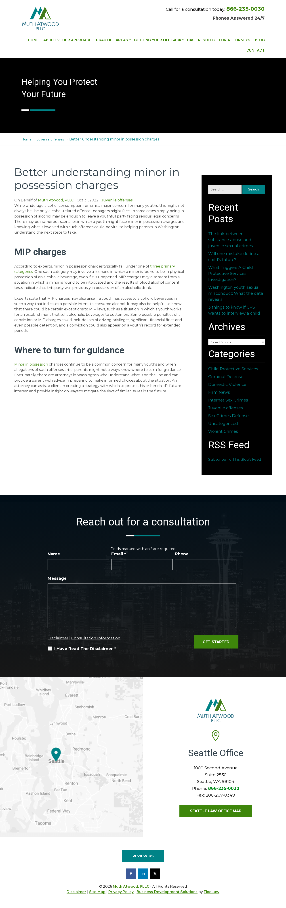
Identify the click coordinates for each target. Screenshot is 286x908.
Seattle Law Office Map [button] (215, 811)
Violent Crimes (223, 431)
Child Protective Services (233, 368)
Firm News (219, 392)
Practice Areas (112, 40)
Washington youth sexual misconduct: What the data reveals (235, 293)
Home (33, 40)
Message (57, 578)
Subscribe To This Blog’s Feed (234, 459)
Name (54, 554)
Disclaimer (58, 638)
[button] (281, 875)
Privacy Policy (121, 892)
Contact (255, 50)
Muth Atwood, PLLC (56, 200)
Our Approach (77, 40)
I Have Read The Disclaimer (85, 648)
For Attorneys (234, 40)
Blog (260, 40)
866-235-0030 (245, 9)
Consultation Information (95, 638)
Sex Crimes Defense (228, 415)
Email (118, 554)
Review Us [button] (143, 856)
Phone (182, 554)
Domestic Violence (227, 384)
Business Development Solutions (167, 892)
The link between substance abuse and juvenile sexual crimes (230, 239)
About (50, 40)
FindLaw (211, 892)
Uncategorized (223, 423)
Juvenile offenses (116, 200)
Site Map (97, 892)
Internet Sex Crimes (228, 400)
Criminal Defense (225, 376)
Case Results (201, 40)
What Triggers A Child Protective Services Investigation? (230, 273)
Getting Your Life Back (157, 40)
